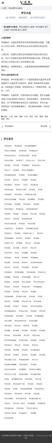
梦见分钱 (7, 301)
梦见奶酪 (25, 258)
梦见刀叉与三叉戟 (10, 374)
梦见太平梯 (8, 253)
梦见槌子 (16, 355)
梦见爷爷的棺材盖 (10, 340)
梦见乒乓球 (41, 160)
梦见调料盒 (8, 185)
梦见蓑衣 (17, 233)
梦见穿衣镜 (22, 151)
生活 (26, 116)
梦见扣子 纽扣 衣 (32, 408)
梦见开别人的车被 (10, 413)
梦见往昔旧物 (8, 418)
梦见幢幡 (25, 253)
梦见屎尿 (16, 170)
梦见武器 (37, 243)
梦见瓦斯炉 (25, 267)
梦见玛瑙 (7, 355)
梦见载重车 (22, 369)
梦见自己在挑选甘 (10, 369)
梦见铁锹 (33, 311)
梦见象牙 (42, 340)
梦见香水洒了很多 (30, 194)
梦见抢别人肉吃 (21, 296)
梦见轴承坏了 (23, 413)
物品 (46, 116)
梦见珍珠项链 (31, 272)
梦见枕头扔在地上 (10, 156)
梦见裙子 (34, 365)
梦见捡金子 (8, 146)
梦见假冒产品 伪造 (32, 228)
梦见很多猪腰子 (33, 175)
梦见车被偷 (8, 204)
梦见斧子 (25, 262)
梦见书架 (16, 219)
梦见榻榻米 (31, 199)
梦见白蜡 (36, 394)
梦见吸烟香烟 (8, 238)
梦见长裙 (16, 262)
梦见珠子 (16, 306)
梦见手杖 (7, 180)
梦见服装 (7, 277)
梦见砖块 (26, 326)
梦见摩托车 (19, 228)
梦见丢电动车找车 (36, 262)
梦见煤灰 (7, 262)
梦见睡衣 (35, 326)
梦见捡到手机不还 (20, 321)
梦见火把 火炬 (26, 301)
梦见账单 (25, 330)
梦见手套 (7, 384)
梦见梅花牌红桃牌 (26, 389)
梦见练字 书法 (9, 243)
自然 (31, 116)
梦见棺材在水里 (27, 219)
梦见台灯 (16, 180)
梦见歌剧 (19, 243)
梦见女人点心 (30, 160)
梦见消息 (29, 316)
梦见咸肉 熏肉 (35, 350)
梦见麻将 (30, 384)
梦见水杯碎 (18, 194)
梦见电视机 (19, 316)
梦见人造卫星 (26, 282)
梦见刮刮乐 (8, 394)
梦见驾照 (16, 350)
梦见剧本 (36, 238)
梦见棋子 (25, 306)
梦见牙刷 (32, 296)
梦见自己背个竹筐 (19, 384)
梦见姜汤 (16, 277)
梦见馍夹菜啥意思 (10, 175)
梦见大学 (33, 248)
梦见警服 (16, 301)
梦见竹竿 (25, 248)
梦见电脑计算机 (36, 374)
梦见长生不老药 (21, 190)
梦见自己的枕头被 (10, 224)
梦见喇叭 (22, 175)
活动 (36, 116)
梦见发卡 (7, 403)
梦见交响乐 (8, 326)
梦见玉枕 (17, 326)
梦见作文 (7, 219)
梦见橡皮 (33, 355)
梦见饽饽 (7, 214)
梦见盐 (6, 379)
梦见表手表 (18, 394)
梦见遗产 (16, 214)
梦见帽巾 (36, 204)
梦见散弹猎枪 (39, 316)
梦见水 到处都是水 (28, 170)
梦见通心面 (34, 185)
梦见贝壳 (25, 292)
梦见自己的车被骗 (10, 199)
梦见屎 (15, 389)
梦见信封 (42, 214)
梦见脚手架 (41, 403)
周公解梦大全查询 (15, 8)
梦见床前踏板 (26, 277)
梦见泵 (34, 156)
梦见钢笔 (17, 204)
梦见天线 (19, 238)
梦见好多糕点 (8, 209)
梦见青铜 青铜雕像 (10, 365)
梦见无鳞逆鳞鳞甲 (30, 146)
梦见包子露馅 (8, 160)
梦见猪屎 (7, 330)
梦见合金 (35, 345)
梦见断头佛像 (23, 374)
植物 (3, 119)
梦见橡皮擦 (34, 258)
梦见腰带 (33, 413)
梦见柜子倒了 (26, 287)
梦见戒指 (7, 165)
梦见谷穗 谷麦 (9, 408)
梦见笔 (40, 190)
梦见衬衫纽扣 (8, 190)
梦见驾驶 (7, 248)
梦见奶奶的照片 (24, 360)
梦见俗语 (7, 292)
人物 (10, 116)
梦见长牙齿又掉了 (39, 282)
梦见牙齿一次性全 (19, 403)
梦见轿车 (39, 384)
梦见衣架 (22, 199)
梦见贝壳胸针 (8, 399)
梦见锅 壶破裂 (19, 272)
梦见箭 (40, 296)
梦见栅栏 (33, 292)
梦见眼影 (16, 330)
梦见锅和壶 (25, 165)
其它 (8, 119)
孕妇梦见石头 (8, 228)
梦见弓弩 (38, 379)
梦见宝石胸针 (33, 321)
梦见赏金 (22, 224)
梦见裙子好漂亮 (24, 156)
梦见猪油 (42, 330)
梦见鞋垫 (33, 340)
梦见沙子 (7, 170)
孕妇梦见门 (19, 160)
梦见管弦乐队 (33, 151)
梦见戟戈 (28, 238)
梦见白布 (26, 345)
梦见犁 (17, 258)
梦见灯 (25, 185)
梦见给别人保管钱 (35, 369)
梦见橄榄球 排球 (17, 379)
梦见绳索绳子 (37, 287)
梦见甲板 (16, 292)
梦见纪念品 (20, 408)
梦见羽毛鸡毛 (39, 389)
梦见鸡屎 (13, 30)
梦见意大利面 (23, 340)
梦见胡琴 (41, 199)
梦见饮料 (16, 267)
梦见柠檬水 (28, 379)
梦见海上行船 (23, 311)
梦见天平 (40, 233)
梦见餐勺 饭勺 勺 (28, 233)
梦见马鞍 (28, 394)
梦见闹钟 (35, 267)
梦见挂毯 (32, 190)
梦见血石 (7, 335)
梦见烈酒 (7, 350)
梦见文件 (17, 345)
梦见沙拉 (28, 243)
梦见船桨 (7, 306)
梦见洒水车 (8, 345)
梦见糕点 (7, 282)
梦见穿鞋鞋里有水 (10, 311)
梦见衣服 (42, 355)
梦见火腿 (33, 214)
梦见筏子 (7, 287)
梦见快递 (33, 253)
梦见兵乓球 (36, 335)
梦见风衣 (25, 355)
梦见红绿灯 (27, 204)
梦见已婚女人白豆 (10, 360)
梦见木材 (7, 389)
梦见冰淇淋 (37, 301)
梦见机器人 (8, 258)
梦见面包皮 (18, 146)
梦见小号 (36, 277)
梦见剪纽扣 (8, 272)
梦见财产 (17, 185)
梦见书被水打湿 (21, 399)
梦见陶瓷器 (31, 403)
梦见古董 (16, 165)
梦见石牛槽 (31, 224)
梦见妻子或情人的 (35, 399)
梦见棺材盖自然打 (32, 209)
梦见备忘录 (19, 209)
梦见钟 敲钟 (17, 335)
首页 (5, 8)
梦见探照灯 (8, 194)
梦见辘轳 (25, 180)
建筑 (41, 116)
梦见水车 (27, 335)
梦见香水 (33, 180)
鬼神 (21, 116)
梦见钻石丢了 (36, 165)
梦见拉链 (25, 214)
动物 (16, 116)
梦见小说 (35, 360)
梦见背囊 (16, 248)
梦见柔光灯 (8, 233)
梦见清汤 (16, 282)
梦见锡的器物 (8, 296)
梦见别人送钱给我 (10, 151)
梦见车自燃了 (23, 365)
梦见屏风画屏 (8, 316)
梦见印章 (25, 350)
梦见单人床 (41, 272)
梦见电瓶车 (40, 27)
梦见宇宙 (42, 311)
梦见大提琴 (8, 321)
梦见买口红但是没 (36, 306)
